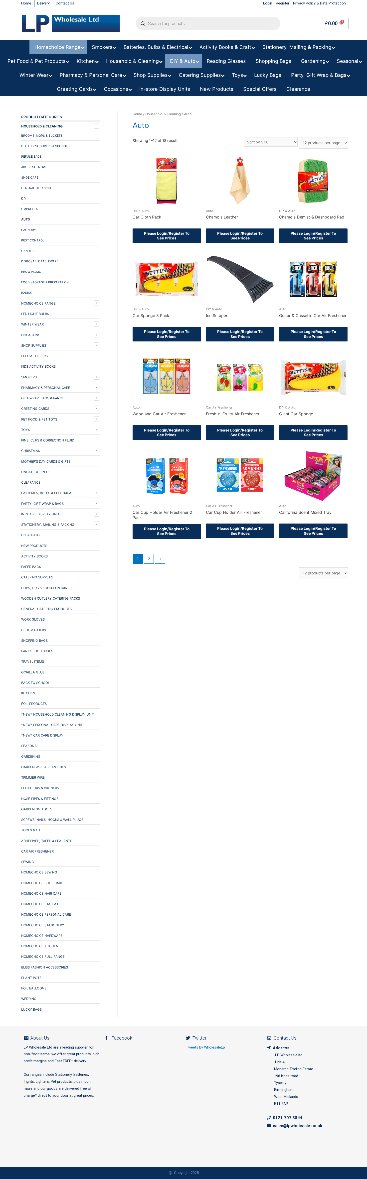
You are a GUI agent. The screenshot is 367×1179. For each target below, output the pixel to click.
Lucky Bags (31, 1009)
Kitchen (28, 693)
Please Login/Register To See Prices (166, 236)
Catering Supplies (37, 577)
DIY (23, 198)
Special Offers (34, 356)
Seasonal (29, 746)
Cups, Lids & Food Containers (47, 588)
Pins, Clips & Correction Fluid (47, 440)
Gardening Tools (36, 809)
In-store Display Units (41, 514)
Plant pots (31, 978)
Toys (25, 430)
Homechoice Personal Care (46, 914)
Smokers (29, 377)
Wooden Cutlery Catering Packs (50, 598)
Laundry (28, 230)
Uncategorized (34, 472)
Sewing (27, 862)
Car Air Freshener (37, 851)
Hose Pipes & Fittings (39, 799)
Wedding (28, 999)
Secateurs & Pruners (40, 788)
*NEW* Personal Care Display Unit (52, 725)
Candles (28, 251)
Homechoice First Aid (40, 904)
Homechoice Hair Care (41, 893)
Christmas (30, 451)
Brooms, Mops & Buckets (42, 135)
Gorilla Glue (33, 672)
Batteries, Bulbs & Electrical (47, 493)
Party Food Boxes (37, 651)
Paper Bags (31, 567)
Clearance (30, 482)
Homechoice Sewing (39, 872)
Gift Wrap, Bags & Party (42, 398)
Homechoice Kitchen (39, 946)
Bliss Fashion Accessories (44, 967)
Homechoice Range (38, 303)
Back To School (35, 683)
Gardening (30, 756)
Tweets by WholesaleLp (205, 1047)
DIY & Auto (30, 535)
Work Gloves (33, 619)
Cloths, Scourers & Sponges (45, 146)
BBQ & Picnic (31, 272)
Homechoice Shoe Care (42, 883)
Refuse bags (31, 156)
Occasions (30, 335)
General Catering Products (46, 609)
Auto (25, 219)
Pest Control (32, 240)
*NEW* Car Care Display (42, 735)
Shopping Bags (34, 641)
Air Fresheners (33, 167)
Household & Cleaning (42, 126)
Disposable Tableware (39, 261)
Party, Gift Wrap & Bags (42, 504)
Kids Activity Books (38, 366)
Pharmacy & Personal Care (45, 388)
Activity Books (34, 556)
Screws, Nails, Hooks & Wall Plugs (52, 820)
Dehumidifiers (33, 630)
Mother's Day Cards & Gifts (45, 461)
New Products (34, 546)
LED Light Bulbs (35, 314)
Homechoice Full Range (43, 957)
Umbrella (29, 209)
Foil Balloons (33, 988)
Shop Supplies (33, 345)
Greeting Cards (35, 409)
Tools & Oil (31, 830)
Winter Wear (32, 324)
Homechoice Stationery (42, 925)
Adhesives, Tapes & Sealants (46, 841)
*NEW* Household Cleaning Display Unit (57, 714)
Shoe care (29, 177)
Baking (26, 293)
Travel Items (32, 661)
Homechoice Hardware (41, 936)
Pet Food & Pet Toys (39, 419)
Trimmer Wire (33, 777)
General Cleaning (36, 188)
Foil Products (34, 704)
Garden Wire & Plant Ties (43, 767)
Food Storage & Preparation (45, 282)
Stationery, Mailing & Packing (47, 525)
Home (137, 114)
